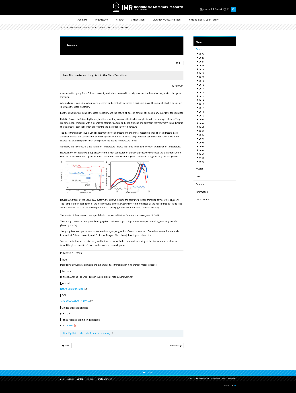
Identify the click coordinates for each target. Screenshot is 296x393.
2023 (201, 65)
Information (202, 191)
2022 (201, 69)
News (69, 27)
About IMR (83, 19)
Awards (199, 168)
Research (119, 19)
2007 (201, 127)
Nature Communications (72, 288)
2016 (201, 92)
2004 (201, 138)
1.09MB (69, 325)
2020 (201, 77)
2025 (201, 57)
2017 (201, 88)
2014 (201, 100)
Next (67, 345)
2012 (201, 107)
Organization (101, 19)
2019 (201, 80)
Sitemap (90, 379)
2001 (201, 150)
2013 (201, 104)
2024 (201, 61)
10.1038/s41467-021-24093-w (75, 301)
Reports (200, 184)
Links (62, 379)
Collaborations (138, 19)
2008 (201, 123)
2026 (201, 53)
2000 (201, 154)
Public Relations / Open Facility (203, 19)
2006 (201, 131)
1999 (201, 158)
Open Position (203, 199)
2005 (201, 134)
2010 (201, 115)
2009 (201, 119)
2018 (201, 84)
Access (206, 9)
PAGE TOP (229, 385)
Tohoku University (104, 379)
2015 (201, 96)
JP (228, 9)
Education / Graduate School (166, 19)
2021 (201, 73)
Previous (174, 345)
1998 (201, 161)
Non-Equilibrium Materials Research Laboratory (87, 333)
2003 (201, 142)
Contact (218, 9)
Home (62, 27)
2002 (201, 146)
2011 (201, 111)
